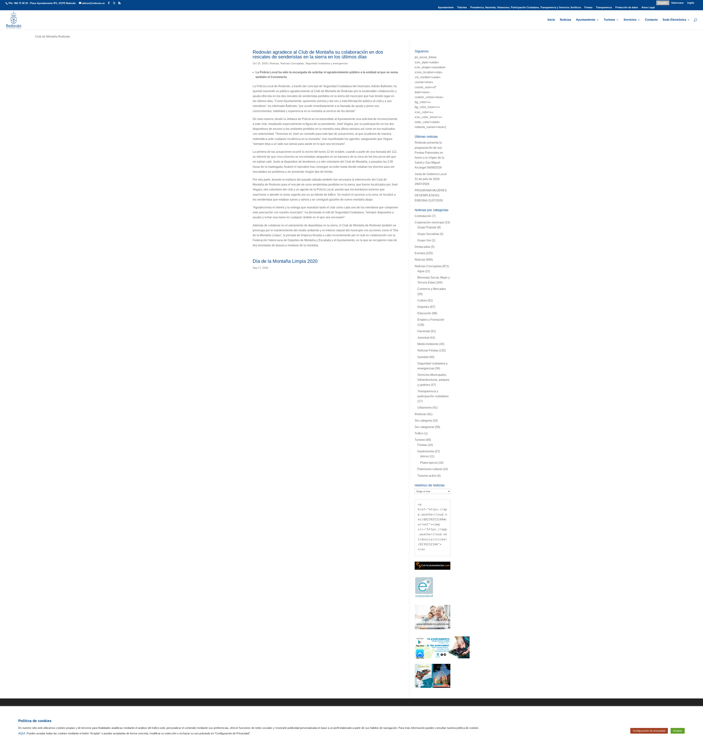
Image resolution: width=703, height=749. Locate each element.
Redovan (421, 414)
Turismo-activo (426, 475)
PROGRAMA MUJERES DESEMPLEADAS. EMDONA (431, 195)
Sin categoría (423, 420)
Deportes (423, 306)
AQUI (21, 733)
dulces (424, 456)
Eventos (420, 253)
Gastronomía (425, 451)
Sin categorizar (424, 427)
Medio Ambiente (427, 344)
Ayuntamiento (446, 7)
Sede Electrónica (674, 19)
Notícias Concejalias (292, 63)
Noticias (565, 19)
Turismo (609, 19)
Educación (424, 313)
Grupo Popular (426, 227)
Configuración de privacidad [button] (649, 730)
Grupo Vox (424, 240)
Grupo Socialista (428, 234)
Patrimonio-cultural (429, 469)
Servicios (630, 19)
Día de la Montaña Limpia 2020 (285, 261)
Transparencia (604, 7)
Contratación (423, 216)
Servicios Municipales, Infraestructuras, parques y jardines (433, 379)
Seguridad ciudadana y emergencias (326, 63)
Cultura (422, 300)
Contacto (651, 19)
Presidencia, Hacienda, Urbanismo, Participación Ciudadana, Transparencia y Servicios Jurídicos (525, 7)
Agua (420, 271)
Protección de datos (626, 7)
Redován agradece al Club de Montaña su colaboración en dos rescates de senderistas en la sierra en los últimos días (318, 54)
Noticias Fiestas (427, 350)
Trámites (462, 7)
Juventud (423, 337)
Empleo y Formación (430, 319)
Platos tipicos (429, 462)
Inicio (551, 19)
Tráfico (419, 433)
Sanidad (422, 357)
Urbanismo (424, 407)
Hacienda (423, 331)
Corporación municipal (429, 222)
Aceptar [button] (677, 730)
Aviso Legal (648, 7)
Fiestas (588, 7)
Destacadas (422, 246)
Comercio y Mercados (431, 288)
